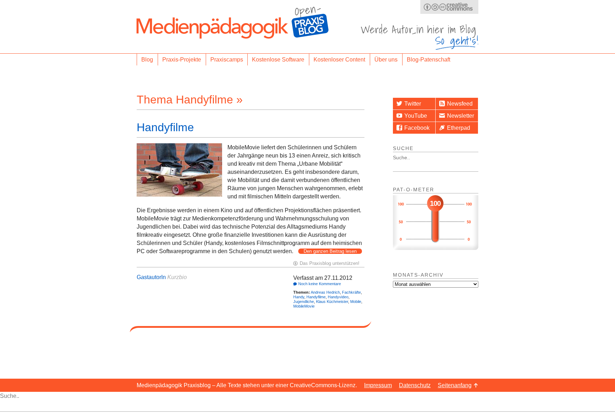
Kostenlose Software (278, 60)
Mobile (355, 301)
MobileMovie (304, 306)
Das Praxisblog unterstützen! (329, 263)
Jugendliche (303, 301)
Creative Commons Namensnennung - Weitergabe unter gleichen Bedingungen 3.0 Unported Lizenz (449, 7)
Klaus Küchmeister (332, 301)
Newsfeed (460, 104)
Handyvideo (338, 297)
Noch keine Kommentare (319, 284)
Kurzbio (177, 277)
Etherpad (458, 128)
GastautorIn (151, 277)
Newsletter (460, 116)
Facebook (417, 128)
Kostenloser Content (339, 60)
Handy (298, 297)
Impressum (378, 385)
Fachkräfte (351, 292)
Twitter (412, 104)
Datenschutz (415, 385)
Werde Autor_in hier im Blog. (419, 37)
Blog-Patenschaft (428, 60)
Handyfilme (165, 127)
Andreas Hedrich (325, 292)
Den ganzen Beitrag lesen (330, 251)
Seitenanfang (455, 385)
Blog (147, 60)
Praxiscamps (226, 60)
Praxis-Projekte (181, 60)
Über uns (386, 60)
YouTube (415, 116)
